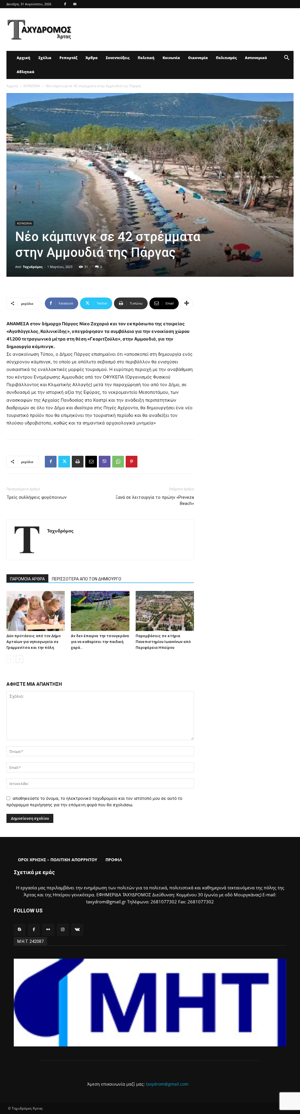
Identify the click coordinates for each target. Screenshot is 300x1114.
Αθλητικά (25, 71)
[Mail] (74, 4)
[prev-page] (10, 659)
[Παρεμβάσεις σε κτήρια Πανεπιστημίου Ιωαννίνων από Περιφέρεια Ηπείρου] (165, 611)
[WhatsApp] (118, 461)
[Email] (91, 461)
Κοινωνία (171, 57)
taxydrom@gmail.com (167, 1084)
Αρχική (23, 57)
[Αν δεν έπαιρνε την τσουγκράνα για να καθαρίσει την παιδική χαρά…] (100, 611)
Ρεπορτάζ (68, 57)
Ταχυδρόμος (32, 266)
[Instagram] (63, 929)
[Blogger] (19, 929)
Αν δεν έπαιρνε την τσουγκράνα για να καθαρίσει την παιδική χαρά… (100, 642)
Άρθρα (92, 57)
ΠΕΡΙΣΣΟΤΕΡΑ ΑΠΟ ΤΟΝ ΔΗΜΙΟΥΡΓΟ (86, 579)
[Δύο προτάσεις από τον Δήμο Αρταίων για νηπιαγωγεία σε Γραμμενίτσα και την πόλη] (35, 611)
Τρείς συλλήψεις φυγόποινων (36, 497)
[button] (286, 58)
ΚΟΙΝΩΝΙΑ (31, 85)
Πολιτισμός (226, 57)
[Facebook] (65, 4)
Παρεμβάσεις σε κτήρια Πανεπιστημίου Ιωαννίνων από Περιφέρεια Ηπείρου (163, 642)
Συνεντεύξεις (117, 57)
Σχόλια (44, 57)
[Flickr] (48, 929)
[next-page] (19, 659)
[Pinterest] (131, 461)
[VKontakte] (77, 929)
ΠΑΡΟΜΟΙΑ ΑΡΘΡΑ (27, 579)
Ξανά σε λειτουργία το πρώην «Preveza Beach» (154, 500)
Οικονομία (198, 57)
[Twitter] (64, 461)
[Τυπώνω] (77, 461)
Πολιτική (146, 57)
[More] (186, 303)
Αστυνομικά (256, 57)
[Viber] (104, 461)
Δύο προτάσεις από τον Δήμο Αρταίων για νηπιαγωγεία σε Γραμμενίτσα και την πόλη (33, 642)
